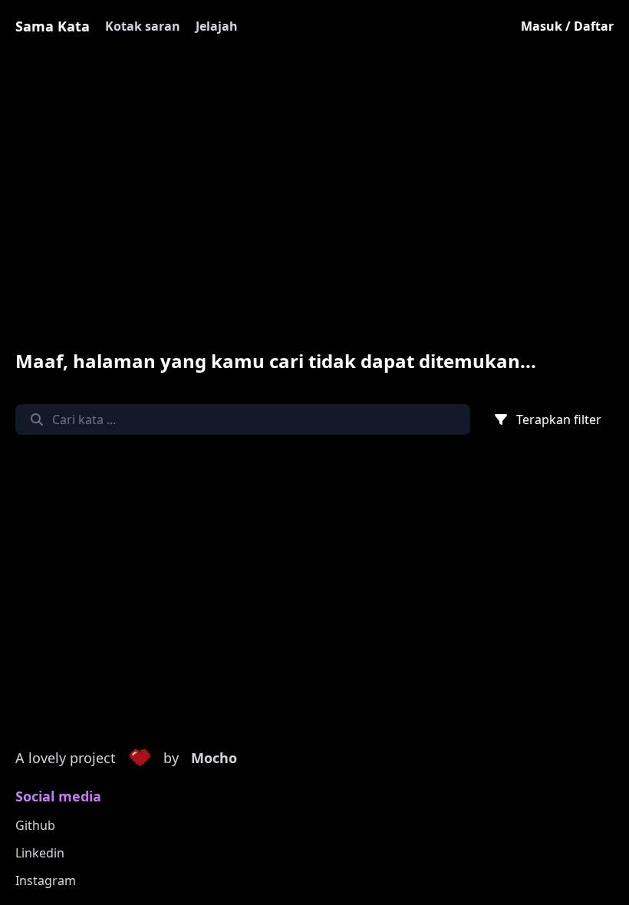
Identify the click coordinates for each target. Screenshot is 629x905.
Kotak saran (142, 26)
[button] (139, 758)
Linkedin (39, 852)
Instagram (45, 880)
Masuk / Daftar (567, 26)
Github (35, 825)
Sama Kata (52, 26)
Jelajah (217, 26)
